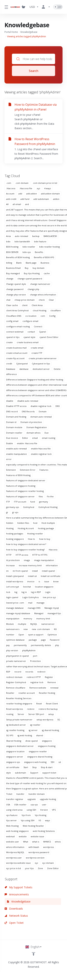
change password (14, 289)
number (10, 634)
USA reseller (20, 804)
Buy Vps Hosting (32, 273)
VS (40, 820)
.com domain (21, 183)
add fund (24, 199)
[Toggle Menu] (5, 7)
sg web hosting (24, 735)
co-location (30, 315)
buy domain (38, 268)
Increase (10, 565)
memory (27, 618)
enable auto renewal (16, 448)
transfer (20, 794)
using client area (14, 809)
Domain (43, 411)
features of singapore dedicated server (25, 480)
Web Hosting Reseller (33, 825)
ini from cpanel (20, 570)
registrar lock (36, 682)
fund (32, 501)
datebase (23, 369)
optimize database (15, 639)
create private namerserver (43, 358)
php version (12, 650)
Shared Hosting (13, 740)
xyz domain (48, 862)
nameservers (12, 629)
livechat (27, 586)
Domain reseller (14, 432)
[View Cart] (24, 7)
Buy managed (13, 273)
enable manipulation (16, 454)
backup (35, 236)
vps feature (11, 815)
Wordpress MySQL (15, 852)
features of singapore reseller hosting (25, 491)
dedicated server (41, 369)
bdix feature (40, 241)
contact (31, 331)
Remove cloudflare (15, 687)
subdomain (20, 772)
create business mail (16, 347)
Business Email (13, 268)
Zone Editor (53, 868)
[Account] (46, 7)
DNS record (12, 411)
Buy (26, 268)
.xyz (38, 188)
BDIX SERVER (12, 252)
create (9, 342)
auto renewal (21, 236)
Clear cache (12, 305)
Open (21, 634)
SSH (52, 762)
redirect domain (14, 677)
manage (40, 602)
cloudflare (55, 310)
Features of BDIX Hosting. (18, 475)
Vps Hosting (40, 815)
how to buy (44, 539)
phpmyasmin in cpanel (17, 655)
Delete (57, 369)
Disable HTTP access (16, 406)
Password (54, 639)
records (29, 671)
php (57, 645)
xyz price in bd (13, 868)
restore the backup (48, 709)
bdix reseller (29, 246)
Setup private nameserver (19, 719)
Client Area (37, 305)
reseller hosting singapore (19, 703)
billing (9, 262)
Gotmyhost (28, 507)
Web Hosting (12, 825)
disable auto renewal (27, 400)
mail (30, 602)
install (35, 570)
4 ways (47, 188)
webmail (10, 836)
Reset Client (52, 703)
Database (10, 369)
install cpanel (48, 570)
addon (56, 199)
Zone (40, 868)
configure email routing (18, 326)
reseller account (26, 692)
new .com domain (41, 629)
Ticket (9, 794)
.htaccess (10, 188)
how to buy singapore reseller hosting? (25, 549)
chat (8, 299)
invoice (30, 581)
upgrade (31, 799)
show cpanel (31, 740)
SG (58, 719)
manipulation (12, 618)
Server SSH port (36, 714)
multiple (22, 624)
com (43, 315)
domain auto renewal (41, 416)
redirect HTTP (34, 677)
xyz (36, 862)
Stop (34, 767)
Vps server (11, 820)
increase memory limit (30, 565)
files (41, 496)
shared (39, 735)
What (25, 841)
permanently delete (41, 645)
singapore (47, 740)
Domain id (11, 422)
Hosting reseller (35, 533)
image (27, 560)
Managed (38, 613)
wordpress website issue (18, 862)
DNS (57, 406)
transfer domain (36, 794)
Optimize (52, 634)
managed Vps (54, 613)
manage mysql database (18, 613)
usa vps (34, 804)
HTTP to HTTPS (39, 554)
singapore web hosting (35, 762)
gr (7, 512)
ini (7, 570)
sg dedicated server (16, 724)
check (42, 299)
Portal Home (11, 32)
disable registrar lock (41, 406)
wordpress (48, 847)
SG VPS (9, 735)
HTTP (9, 554)
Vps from (26, 815)
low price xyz (49, 597)
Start (25, 767)
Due (46, 432)
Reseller (10, 692)
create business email (28, 342)
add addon (31, 193)
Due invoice (12, 438)
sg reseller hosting (15, 730)
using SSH (31, 809)
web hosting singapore (17, 831)
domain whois (33, 432)
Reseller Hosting (47, 692)
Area (8, 236)
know (56, 581)
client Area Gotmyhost (17, 310)
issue (46, 581)
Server (20, 714)
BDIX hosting (12, 246)
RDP (8, 671)
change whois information (43, 294)
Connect (38, 326)
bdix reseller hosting (49, 246)
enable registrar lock (41, 454)
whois (58, 841)
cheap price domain (25, 299)
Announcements (18, 894)
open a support (35, 634)
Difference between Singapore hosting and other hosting (34, 379)
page (43, 639)
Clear (51, 299)
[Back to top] (33, 954)
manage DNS (34, 607)
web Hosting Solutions (44, 831)
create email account (16, 353)
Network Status (18, 915)
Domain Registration (36, 427)
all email (17, 204)
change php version (16, 294)
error (9, 459)
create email (37, 347)
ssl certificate (12, 767)
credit (9, 363)
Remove (51, 682)
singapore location (15, 751)
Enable (9, 443)
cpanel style (29, 337)
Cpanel (42, 331)
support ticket (49, 772)
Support (34, 772)
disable (9, 400)
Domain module (14, 427)
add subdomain (41, 199)
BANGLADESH (50, 236)
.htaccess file (25, 188)
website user (12, 841)
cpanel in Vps (12, 337)
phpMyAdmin (29, 650)
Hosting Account (26, 528)
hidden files (23, 523)
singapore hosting (46, 746)
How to (31, 539)
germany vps (12, 507)
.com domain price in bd (45, 183)
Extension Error (27, 469)
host (35, 523)
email (35, 438)
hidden (9, 523)
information (52, 565)
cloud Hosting (39, 310)
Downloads (15, 908)
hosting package (46, 528)
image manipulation (44, 560)
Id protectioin (13, 560)
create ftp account (15, 358)
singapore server (14, 756)
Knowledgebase (28, 32)
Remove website (37, 687)
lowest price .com (15, 602)
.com (8, 183)
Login (47, 592)
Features (43, 469)
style (8, 772)
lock (8, 592)
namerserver (48, 624)
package (33, 639)
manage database (15, 607)
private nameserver (16, 661)
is (39, 581)
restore (30, 709)
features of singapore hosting (20, 485)
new (25, 629)
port (35, 655)
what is (35, 841)
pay (8, 645)
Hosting (10, 528)
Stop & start (46, 767)
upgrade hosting (48, 799)
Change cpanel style (16, 284)
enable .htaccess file (27, 443)
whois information (15, 847)
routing (9, 714)
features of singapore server (20, 496)
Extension (11, 469)
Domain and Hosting (16, 416)
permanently (20, 645)
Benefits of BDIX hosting (18, 257)
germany (43, 501)
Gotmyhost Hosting (48, 507)
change (9, 278)
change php (33, 289)
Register (49, 677)
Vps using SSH (27, 820)
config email (12, 321)
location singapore (44, 586)
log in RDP (36, 592)
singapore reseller (38, 751)
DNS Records (28, 411)
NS (55, 629)
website (23, 836)
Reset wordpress (14, 709)
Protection (35, 661)
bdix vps (27, 252)
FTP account (20, 501)
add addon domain (50, 193)
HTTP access (22, 554)
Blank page (31, 262)
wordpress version (35, 857)
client (25, 305)
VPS (54, 809)
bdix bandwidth (22, 241)
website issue (37, 836)
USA (8, 804)
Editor (25, 438)
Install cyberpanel (15, 576)
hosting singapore (15, 539)
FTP (8, 501)
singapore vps (13, 762)
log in (24, 592)
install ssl (32, 576)
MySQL (33, 624)
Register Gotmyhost (16, 682)
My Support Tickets (20, 887)
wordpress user (14, 857)
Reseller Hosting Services (18, 698)
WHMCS (47, 841)
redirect (41, 671)
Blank (19, 262)
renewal (54, 687)
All (7, 204)
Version (44, 809)
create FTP (36, 353)
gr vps (15, 512)
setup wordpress (44, 719)
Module (10, 624)
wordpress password (38, 852)
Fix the (50, 496)
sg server (33, 730)
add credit (11, 199)
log (15, 592)
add (20, 193)
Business (45, 262)
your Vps (29, 868)
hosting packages (14, 533)
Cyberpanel (22, 363)
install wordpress (14, 581)
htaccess (53, 549)
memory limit (43, 618)
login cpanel (12, 597)
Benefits (39, 252)
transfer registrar (14, 799)
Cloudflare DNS (13, 315)
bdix (8, 241)
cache (47, 273)
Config (52, 315)
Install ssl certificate (50, 576)
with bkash (33, 847)
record (17, 671)
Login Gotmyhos (30, 597)
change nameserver (40, 284)
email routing (48, 438)
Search (33, 71)
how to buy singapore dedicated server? (26, 544)
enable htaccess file (41, 448)
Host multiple (48, 523)
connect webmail (14, 331)
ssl (59, 762)
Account (10, 193)
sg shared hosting (50, 730)
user (44, 804)
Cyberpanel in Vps (41, 363)
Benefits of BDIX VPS (44, 257)
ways (47, 820)
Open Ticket (16, 922)
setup (51, 714)
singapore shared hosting (39, 756)
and (27, 204)
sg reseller (35, 724)
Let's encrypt (12, 586)
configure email (30, 321)
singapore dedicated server (20, 746)
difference (11, 374)
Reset (39, 703)
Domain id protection (31, 422)
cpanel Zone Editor (48, 337)
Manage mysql (51, 607)
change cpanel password (29, 278)
